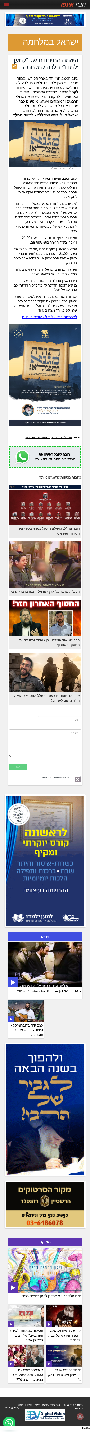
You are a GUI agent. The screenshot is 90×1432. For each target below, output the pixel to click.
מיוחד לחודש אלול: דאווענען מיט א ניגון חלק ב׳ (64, 1374)
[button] (9, 1423)
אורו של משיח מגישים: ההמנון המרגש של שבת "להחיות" (64, 1335)
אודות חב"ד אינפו (73, 1405)
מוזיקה (45, 1242)
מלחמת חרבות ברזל (38, 437)
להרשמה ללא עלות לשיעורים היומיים (49, 317)
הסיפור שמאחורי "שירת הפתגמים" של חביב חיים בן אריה (26, 1335)
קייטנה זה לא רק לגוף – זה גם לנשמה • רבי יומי (49, 991)
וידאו (45, 936)
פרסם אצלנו (24, 1405)
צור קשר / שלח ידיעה (47, 1405)
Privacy (85, 1427)
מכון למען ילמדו (62, 437)
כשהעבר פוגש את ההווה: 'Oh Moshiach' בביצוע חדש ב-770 (28, 1374)
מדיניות (79, 1408)
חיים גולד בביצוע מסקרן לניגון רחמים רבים (51, 1296)
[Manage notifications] (80, 1416)
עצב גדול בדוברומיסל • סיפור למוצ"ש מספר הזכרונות (27, 1030)
